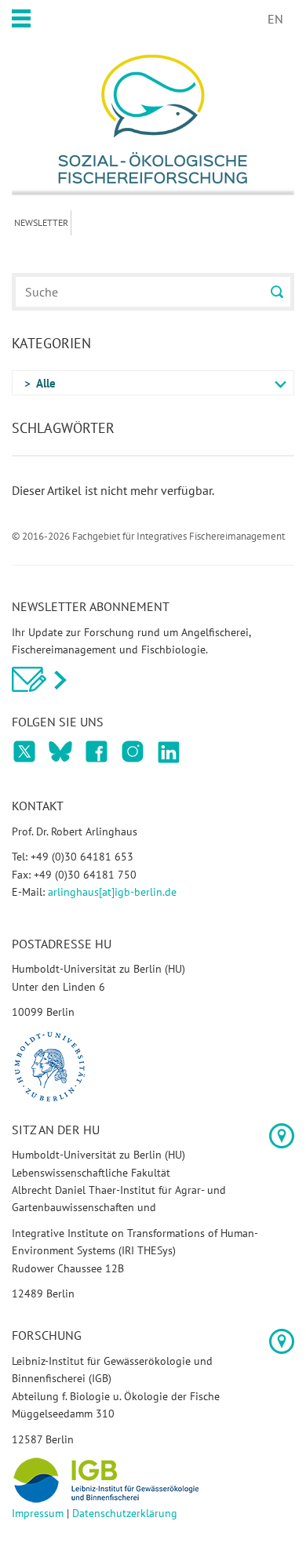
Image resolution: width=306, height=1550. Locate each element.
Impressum (38, 1513)
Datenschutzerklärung (124, 1513)
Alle (46, 383)
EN (275, 19)
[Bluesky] (60, 751)
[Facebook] (24, 751)
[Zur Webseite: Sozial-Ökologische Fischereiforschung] (153, 119)
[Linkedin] (168, 751)
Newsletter (41, 222)
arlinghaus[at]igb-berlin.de (112, 892)
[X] (96, 751)
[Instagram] (132, 751)
